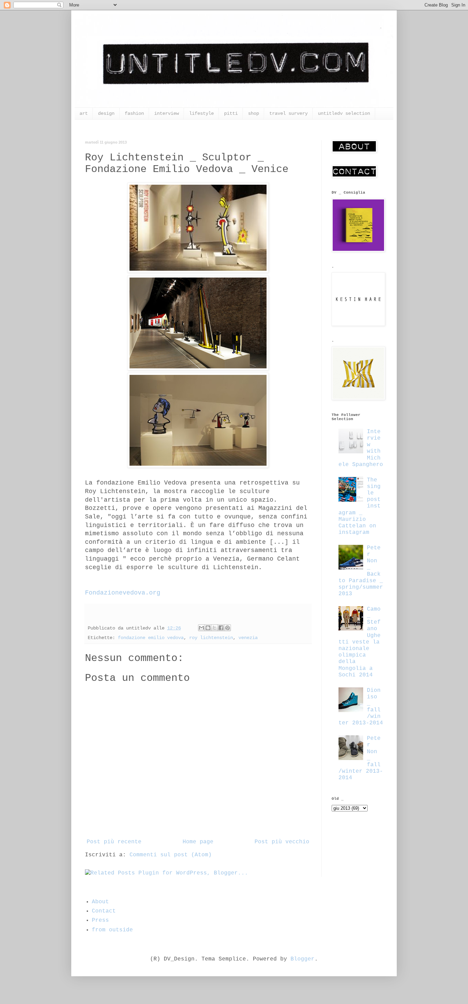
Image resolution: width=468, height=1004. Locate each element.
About (100, 902)
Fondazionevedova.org (122, 592)
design (106, 113)
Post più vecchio (282, 842)
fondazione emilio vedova (151, 637)
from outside (112, 930)
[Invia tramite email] (201, 627)
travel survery (288, 113)
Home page (198, 842)
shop (253, 113)
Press (100, 920)
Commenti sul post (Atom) (171, 855)
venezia (248, 637)
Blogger (303, 959)
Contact (104, 911)
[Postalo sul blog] (208, 627)
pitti (231, 113)
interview (166, 113)
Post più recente (114, 842)
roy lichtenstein (211, 637)
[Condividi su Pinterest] (227, 627)
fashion (134, 113)
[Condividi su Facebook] (221, 627)
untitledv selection (344, 113)
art (83, 113)
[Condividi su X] (214, 627)
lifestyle (201, 113)
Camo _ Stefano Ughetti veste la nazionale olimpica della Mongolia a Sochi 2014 (359, 642)
